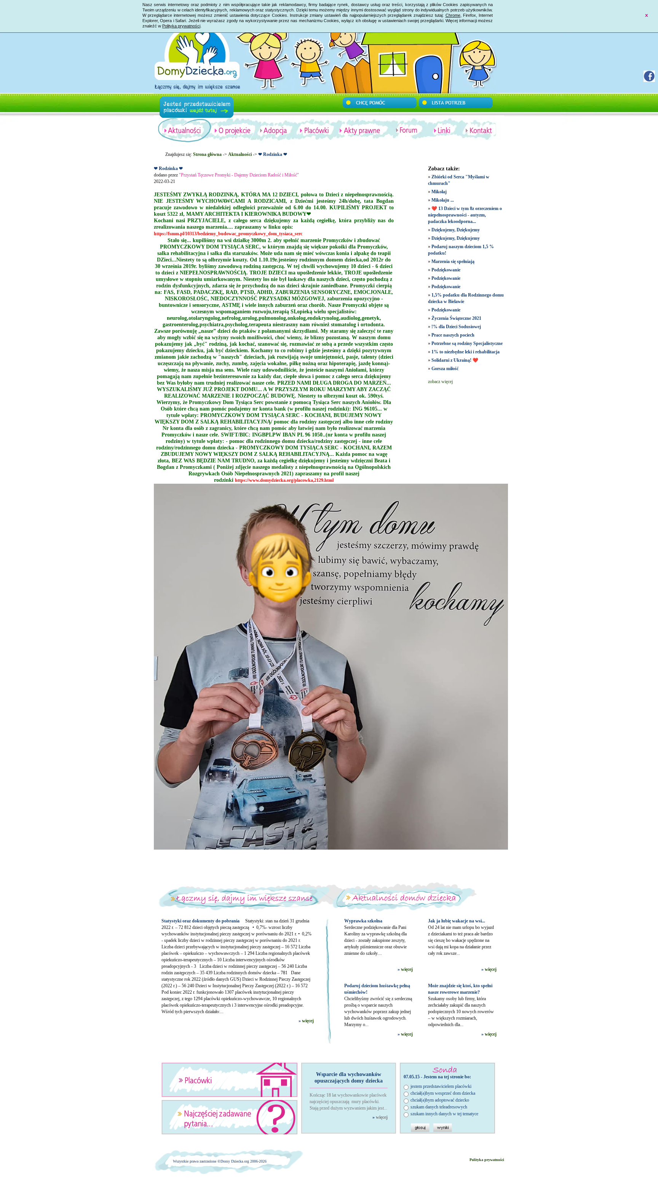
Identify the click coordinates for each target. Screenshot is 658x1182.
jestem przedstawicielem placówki (440, 1086)
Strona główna (207, 154)
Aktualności (240, 154)
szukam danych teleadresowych (438, 1107)
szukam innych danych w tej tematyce (444, 1113)
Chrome (453, 15)
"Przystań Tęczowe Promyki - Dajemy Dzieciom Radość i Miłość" (239, 175)
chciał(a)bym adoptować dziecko (439, 1100)
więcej (308, 1020)
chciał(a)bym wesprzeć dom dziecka (442, 1093)
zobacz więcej (440, 381)
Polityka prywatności (181, 26)
